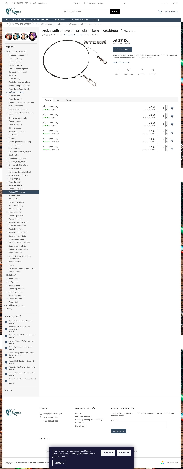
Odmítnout (108, 453)
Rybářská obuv (15, 182)
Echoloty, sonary (15, 145)
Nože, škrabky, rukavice (18, 175)
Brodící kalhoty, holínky (18, 118)
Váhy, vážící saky (15, 253)
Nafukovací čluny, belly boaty (20, 172)
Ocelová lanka (15, 199)
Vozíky (11, 265)
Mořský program (15, 299)
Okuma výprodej (15, 62)
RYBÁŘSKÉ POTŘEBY (15, 92)
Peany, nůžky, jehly (16, 189)
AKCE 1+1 (13, 75)
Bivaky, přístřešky (16, 106)
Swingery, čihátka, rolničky (19, 243)
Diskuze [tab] (68, 100)
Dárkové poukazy (16, 128)
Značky (9, 309)
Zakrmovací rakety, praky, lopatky (22, 268)
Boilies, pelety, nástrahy (18, 109)
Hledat (115, 11)
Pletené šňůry (14, 195)
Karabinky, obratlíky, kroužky (20, 152)
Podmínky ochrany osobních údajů (89, 420)
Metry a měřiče (15, 168)
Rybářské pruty (15, 96)
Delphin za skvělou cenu (18, 55)
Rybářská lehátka (16, 229)
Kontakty (77, 3)
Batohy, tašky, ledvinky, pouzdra (21, 102)
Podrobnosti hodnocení (73, 35)
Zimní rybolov (14, 302)
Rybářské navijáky (16, 99)
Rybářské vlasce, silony (18, 232)
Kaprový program (16, 285)
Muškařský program (17, 295)
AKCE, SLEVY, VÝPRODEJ (16, 52)
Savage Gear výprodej (18, 72)
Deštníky (12, 138)
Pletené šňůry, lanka (17, 192)
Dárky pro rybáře (15, 125)
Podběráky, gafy (15, 212)
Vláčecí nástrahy (15, 262)
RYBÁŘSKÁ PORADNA (15, 305)
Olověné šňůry (15, 209)
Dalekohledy (13, 135)
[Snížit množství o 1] (166, 109)
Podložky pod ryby (16, 216)
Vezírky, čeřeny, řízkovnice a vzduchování (20, 257)
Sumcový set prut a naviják (19, 85)
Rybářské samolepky (17, 131)
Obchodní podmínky (96, 3)
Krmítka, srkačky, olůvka (18, 165)
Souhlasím (124, 453)
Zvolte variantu (122, 49)
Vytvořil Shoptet (172, 462)
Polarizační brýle (15, 219)
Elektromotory (14, 148)
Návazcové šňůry (16, 206)
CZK (164, 3)
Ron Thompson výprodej (18, 69)
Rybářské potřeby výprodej (19, 89)
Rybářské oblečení (16, 185)
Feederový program (17, 289)
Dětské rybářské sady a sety (20, 142)
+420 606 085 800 (50, 417)
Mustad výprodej (15, 59)
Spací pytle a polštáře (17, 236)
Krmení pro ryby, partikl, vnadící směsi (21, 113)
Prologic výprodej (15, 65)
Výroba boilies (14, 278)
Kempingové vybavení (17, 158)
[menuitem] (15, 20)
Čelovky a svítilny (15, 121)
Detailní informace (120, 62)
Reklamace (79, 423)
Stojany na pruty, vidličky (18, 249)
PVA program (14, 282)
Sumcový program (16, 292)
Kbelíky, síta (13, 155)
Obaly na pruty (14, 179)
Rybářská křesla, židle (17, 226)
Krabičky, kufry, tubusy (17, 162)
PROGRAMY (11, 275)
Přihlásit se (118, 431)
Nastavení (59, 463)
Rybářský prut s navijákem (19, 82)
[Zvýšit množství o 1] (166, 106)
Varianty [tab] (48, 100)
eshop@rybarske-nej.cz (52, 414)
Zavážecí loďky (15, 272)
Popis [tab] (58, 100)
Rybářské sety (14, 79)
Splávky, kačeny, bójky (17, 246)
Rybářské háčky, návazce (19, 222)
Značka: (91, 35)
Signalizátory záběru (17, 239)
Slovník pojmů (81, 426)
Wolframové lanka (16, 202)
